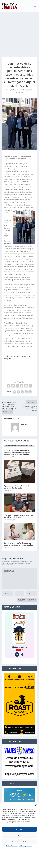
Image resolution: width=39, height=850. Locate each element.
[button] (36, 805)
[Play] (17, 654)
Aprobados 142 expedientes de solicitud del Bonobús (17, 487)
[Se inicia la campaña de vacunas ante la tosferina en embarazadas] (19, 531)
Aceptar (19, 829)
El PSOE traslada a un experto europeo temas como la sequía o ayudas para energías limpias (17, 452)
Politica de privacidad (25, 846)
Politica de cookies (12, 846)
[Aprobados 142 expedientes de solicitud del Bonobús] (19, 471)
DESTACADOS (21, 90)
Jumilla (29, 90)
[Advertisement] (19, 32)
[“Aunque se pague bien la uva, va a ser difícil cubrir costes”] (19, 503)
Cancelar (19, 835)
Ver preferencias (19, 841)
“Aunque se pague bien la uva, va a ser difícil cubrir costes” (18, 516)
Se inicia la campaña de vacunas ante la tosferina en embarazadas (18, 544)
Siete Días (23, 424)
